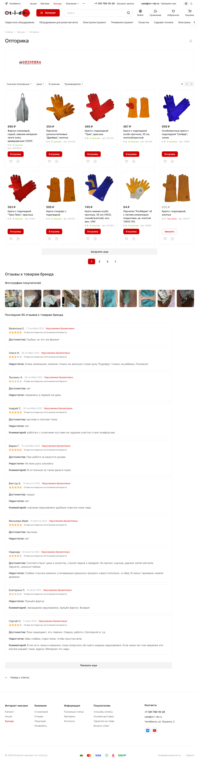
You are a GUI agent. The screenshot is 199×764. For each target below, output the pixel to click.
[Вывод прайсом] (191, 84)
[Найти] (128, 13)
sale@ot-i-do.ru (150, 3)
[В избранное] (11, 161)
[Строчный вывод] (186, 84)
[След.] (115, 261)
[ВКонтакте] (148, 730)
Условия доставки (104, 716)
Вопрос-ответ (101, 725)
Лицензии (40, 721)
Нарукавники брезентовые (60, 328)
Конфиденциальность (169, 755)
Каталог (9, 711)
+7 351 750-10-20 (104, 3)
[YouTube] (154, 730)
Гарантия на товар (104, 721)
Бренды (9, 721)
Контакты (69, 721)
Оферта (190, 755)
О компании (41, 711)
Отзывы (39, 716)
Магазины (69, 716)
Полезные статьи (74, 711)
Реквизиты (41, 725)
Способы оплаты (103, 711)
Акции (8, 716)
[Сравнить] (18, 161)
